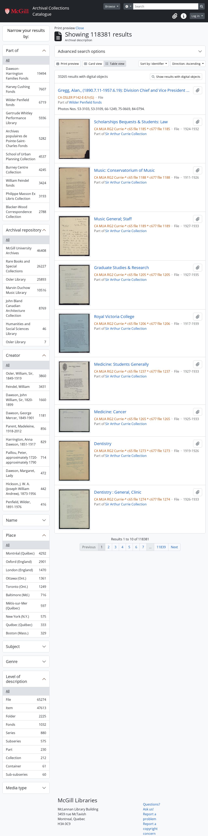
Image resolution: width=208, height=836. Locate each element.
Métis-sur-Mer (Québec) (26, 605)
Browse (110, 6)
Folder (26, 717)
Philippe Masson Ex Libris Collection (26, 196)
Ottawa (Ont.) (26, 579)
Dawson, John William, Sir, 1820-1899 (26, 400)
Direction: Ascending (186, 64)
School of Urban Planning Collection (26, 156)
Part (26, 750)
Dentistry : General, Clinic (117, 492)
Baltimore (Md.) (26, 596)
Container (26, 767)
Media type (16, 788)
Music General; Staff (113, 218)
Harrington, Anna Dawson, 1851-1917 (26, 442)
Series (26, 734)
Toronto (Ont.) (26, 587)
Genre (11, 661)
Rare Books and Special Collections (26, 266)
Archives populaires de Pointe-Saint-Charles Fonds (26, 138)
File (26, 700)
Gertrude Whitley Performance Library (26, 118)
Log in (196, 16)
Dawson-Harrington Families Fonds (26, 73)
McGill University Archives (26, 250)
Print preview (69, 64)
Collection (26, 759)
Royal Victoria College (114, 316)
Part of (12, 50)
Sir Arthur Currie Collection (126, 134)
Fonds (26, 725)
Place (11, 535)
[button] (174, 16)
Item (26, 709)
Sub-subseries (26, 775)
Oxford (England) (26, 562)
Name (11, 520)
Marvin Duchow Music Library (26, 290)
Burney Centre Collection (26, 169)
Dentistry (102, 443)
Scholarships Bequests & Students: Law (131, 121)
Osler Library (26, 280)
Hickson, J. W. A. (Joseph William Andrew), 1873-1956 (26, 489)
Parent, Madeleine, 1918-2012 (26, 428)
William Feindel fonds (26, 183)
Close (80, 28)
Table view (116, 64)
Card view (95, 64)
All (8, 60)
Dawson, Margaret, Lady (26, 473)
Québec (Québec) (26, 626)
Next (174, 547)
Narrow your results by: (26, 33)
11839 (161, 547)
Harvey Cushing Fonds (26, 89)
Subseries (26, 742)
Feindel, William (26, 387)
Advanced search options (81, 51)
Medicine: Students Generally (121, 364)
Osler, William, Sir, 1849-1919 (26, 376)
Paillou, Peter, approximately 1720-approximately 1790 (26, 457)
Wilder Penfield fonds (26, 102)
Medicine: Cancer (110, 411)
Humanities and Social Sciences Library (26, 329)
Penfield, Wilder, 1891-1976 (26, 504)
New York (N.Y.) (26, 617)
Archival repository (23, 230)
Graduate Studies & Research (121, 267)
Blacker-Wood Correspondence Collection (26, 212)
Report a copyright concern (150, 829)
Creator (13, 355)
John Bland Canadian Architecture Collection (26, 308)
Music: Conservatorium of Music (124, 170)
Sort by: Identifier (152, 64)
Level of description (16, 679)
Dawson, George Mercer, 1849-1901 (26, 415)
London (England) (26, 571)
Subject (13, 646)
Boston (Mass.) (26, 634)
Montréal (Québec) (26, 554)
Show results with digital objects (177, 77)
